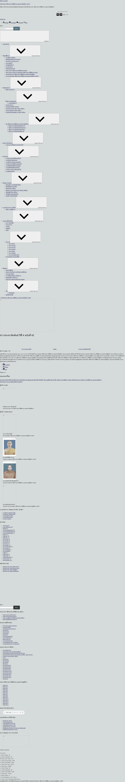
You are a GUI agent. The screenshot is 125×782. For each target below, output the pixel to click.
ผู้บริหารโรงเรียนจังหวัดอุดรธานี (17, 125)
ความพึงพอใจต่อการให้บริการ (13, 275)
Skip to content (4, 1)
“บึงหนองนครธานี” (10, 68)
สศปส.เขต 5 (5, 691)
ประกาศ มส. (12, 243)
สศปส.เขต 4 (5, 689)
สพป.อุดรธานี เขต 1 (7, 665)
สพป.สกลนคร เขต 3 (7, 677)
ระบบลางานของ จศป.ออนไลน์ (13, 169)
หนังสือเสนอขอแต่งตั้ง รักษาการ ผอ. (10, 729)
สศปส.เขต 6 (5, 692)
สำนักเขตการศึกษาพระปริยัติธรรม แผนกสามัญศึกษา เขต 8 (15, 4)
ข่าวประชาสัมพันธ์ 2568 (8, 531)
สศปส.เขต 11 (5, 700)
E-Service (5, 156)
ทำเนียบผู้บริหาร (10, 65)
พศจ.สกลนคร (6, 633)
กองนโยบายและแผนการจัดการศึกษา (15, 108)
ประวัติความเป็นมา (10, 57)
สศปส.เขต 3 (5, 688)
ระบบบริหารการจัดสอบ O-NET (9, 512)
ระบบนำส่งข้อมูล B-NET (8, 517)
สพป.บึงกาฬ (5, 678)
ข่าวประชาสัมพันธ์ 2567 (84, 349)
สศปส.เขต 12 (5, 701)
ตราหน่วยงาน (9, 66)
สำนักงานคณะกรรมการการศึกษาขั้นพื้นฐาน (12, 651)
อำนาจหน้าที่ (9, 63)
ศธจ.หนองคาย (6, 660)
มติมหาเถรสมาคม (6, 639)
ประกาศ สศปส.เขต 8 (14, 254)
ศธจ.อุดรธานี (5, 659)
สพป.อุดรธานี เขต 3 (7, 668)
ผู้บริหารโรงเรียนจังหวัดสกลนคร (17, 129)
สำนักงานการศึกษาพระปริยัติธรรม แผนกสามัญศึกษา (13, 617)
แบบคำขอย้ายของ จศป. (8, 722)
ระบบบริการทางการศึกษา (9, 207)
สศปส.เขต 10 (5, 698)
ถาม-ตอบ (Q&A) (10, 274)
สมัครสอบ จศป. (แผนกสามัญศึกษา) (10, 569)
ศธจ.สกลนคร (5, 662)
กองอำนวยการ (9, 105)
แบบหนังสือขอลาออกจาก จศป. (9, 725)
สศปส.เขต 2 (5, 686)
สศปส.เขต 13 (5, 703)
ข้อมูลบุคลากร (6, 87)
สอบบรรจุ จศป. (6, 558)
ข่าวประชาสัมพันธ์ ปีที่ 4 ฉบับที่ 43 (11, 381)
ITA (7, 291)
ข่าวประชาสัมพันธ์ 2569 (8, 533)
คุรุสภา (4, 657)
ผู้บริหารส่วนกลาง (10, 89)
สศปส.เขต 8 (5, 695)
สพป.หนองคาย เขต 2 (7, 672)
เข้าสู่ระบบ (2, 19)
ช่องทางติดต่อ (9, 270)
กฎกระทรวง (9, 224)
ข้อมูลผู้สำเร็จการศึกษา (11, 192)
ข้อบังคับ (8, 228)
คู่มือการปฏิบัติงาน (10, 209)
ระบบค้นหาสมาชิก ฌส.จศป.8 (13, 162)
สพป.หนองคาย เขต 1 (7, 671)
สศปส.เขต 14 (5, 704)
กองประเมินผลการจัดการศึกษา (13, 110)
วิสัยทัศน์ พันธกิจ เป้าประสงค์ (13, 59)
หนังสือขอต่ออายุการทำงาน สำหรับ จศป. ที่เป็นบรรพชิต (14, 728)
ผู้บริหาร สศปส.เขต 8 (11, 101)
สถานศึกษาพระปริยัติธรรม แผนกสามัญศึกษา (17, 124)
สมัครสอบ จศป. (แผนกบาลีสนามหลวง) (11, 566)
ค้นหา (1, 25)
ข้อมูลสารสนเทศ (7, 183)
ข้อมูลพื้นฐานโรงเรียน (11, 186)
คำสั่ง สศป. (5, 536)
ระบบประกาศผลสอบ (7, 518)
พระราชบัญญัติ (9, 222)
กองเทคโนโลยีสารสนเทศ (12, 106)
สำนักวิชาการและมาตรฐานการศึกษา (10, 656)
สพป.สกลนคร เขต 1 (7, 674)
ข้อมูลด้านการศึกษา (11, 188)
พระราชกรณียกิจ (6, 549)
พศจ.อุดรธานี (5, 630)
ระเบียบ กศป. (5, 554)
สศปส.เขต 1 (5, 685)
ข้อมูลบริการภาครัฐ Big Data (13, 184)
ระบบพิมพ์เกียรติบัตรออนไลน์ (13, 165)
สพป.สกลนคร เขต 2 (7, 675)
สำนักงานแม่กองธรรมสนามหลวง (9, 616)
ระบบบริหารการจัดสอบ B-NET (9, 514)
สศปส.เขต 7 (5, 694)
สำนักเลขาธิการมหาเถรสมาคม (9, 628)
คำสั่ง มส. (5, 534)
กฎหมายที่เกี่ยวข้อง (8, 221)
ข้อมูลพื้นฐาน (6, 55)
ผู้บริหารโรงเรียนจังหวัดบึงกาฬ (16, 131)
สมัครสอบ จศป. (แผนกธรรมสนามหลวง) (11, 568)
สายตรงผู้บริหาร (13, 103)
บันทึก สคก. (5, 537)
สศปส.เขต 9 (5, 697)
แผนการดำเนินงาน (7, 143)
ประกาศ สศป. (12, 253)
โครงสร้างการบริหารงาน (12, 61)
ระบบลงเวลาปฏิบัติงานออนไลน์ (14, 163)
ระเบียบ (8, 226)
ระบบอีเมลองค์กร (10, 171)
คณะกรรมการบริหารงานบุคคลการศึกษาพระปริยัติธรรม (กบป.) (22, 72)
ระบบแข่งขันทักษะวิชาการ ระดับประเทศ (11, 643)
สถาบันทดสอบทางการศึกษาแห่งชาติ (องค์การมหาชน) (14, 653)
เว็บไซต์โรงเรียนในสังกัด (12, 194)
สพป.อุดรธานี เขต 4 (7, 669)
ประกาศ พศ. (12, 251)
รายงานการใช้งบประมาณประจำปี (14, 144)
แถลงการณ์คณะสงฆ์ (7, 637)
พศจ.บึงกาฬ (5, 634)
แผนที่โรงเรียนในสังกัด (11, 195)
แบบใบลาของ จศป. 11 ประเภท (9, 726)
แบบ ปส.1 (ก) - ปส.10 (7, 720)
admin (54, 349)
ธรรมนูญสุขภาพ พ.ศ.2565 (12, 256)
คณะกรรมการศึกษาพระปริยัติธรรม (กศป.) (16, 70)
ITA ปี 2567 (11, 293)
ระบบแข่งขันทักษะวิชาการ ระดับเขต (10, 642)
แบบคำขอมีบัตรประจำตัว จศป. (9, 723)
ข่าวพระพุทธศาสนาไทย (8, 640)
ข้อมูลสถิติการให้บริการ (12, 277)
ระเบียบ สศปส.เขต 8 (7, 557)
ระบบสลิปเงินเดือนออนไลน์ (12, 167)
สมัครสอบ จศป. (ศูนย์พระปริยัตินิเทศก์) (11, 571)
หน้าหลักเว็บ (6, 44)
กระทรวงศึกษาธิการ (7, 650)
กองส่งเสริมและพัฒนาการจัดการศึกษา (15, 112)
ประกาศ (8, 242)
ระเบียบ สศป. (5, 555)
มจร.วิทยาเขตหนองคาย (8, 636)
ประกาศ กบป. (12, 247)
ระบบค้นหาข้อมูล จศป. (11, 160)
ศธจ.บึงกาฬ (5, 663)
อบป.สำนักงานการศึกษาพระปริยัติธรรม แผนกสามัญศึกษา (20, 74)
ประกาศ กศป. (12, 245)
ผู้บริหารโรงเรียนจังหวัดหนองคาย (17, 127)
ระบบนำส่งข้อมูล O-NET (8, 515)
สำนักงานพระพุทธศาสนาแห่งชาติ (10, 625)
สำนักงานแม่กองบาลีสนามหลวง (9, 614)
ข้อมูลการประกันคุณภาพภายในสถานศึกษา (17, 190)
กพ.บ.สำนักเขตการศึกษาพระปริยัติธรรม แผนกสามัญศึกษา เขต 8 (22, 76)
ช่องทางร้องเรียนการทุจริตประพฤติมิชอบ (16, 272)
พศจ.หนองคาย (6, 631)
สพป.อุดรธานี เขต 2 (7, 666)
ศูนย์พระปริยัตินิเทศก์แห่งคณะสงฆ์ (10, 619)
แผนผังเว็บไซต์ (9, 294)
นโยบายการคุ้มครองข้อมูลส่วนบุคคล (15, 279)
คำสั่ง (7, 230)
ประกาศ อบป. (12, 249)
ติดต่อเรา (5, 268)
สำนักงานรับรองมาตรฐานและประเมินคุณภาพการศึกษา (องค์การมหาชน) (18, 654)
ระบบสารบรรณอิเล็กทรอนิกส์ (13, 158)
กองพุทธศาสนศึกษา (7, 627)
